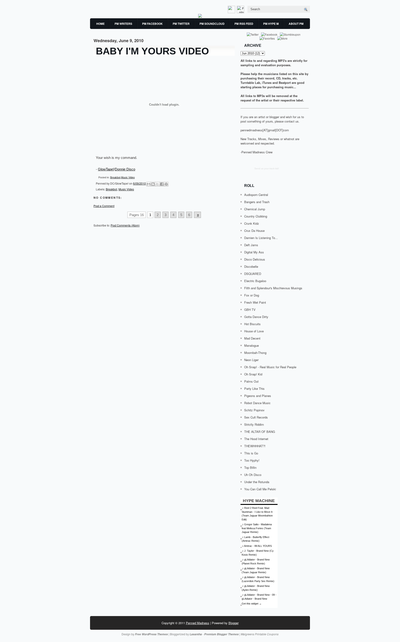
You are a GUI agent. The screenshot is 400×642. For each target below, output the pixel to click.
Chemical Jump (254, 209)
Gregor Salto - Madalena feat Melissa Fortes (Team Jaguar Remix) (257, 528)
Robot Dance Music (257, 403)
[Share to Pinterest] (166, 184)
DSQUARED (252, 273)
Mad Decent (252, 338)
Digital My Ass (254, 252)
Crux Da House (254, 230)
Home (100, 24)
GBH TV (250, 309)
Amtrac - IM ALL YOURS (258, 545)
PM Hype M (271, 24)
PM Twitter (181, 24)
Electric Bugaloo (255, 281)
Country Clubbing (255, 216)
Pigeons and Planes (257, 395)
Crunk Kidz (251, 223)
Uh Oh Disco (252, 474)
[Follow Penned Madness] (241, 12)
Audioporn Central (256, 194)
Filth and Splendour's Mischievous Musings (273, 288)
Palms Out (251, 381)
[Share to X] (157, 184)
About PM (296, 24)
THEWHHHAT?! (255, 446)
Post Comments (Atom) (125, 225)
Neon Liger (251, 360)
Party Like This (254, 388)
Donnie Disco (125, 169)
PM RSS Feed (243, 24)
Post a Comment (104, 206)
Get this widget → (252, 603)
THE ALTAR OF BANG (259, 431)
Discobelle (251, 266)
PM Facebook (152, 24)
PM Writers (123, 24)
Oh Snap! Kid (253, 374)
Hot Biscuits (252, 324)
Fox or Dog (251, 295)
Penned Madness (197, 623)
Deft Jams (251, 245)
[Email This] (148, 184)
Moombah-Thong (255, 352)
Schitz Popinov (254, 410)
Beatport (285, 82)
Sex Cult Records (256, 417)
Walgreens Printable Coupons (259, 634)
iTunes (267, 82)
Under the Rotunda (256, 482)
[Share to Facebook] (161, 184)
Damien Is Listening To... (261, 238)
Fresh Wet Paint (255, 302)
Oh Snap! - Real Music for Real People (270, 367)
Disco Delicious (254, 259)
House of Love (254, 331)
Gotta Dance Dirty (256, 317)
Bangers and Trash (256, 202)
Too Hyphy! (251, 460)
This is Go (251, 453)
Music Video (128, 177)
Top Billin (250, 467)
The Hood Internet (256, 439)
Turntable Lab (250, 82)
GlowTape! (106, 169)
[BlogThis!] (153, 184)
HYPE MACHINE (259, 500)
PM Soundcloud (212, 24)
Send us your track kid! (266, 168)
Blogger (233, 623)
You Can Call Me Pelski (260, 489)
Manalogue (251, 345)
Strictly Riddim (254, 424)
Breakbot (115, 177)
